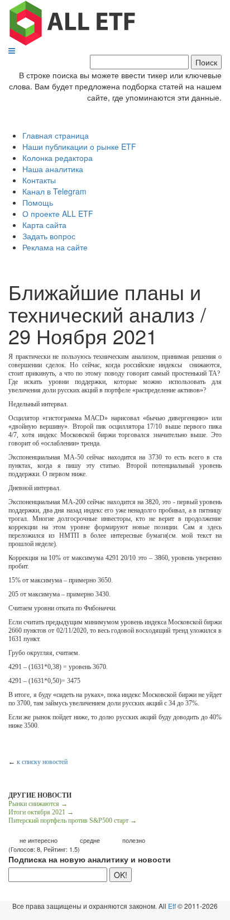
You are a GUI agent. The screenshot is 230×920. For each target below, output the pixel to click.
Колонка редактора (57, 157)
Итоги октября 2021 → (41, 812)
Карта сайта (44, 224)
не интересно (39, 840)
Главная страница (55, 135)
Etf (172, 905)
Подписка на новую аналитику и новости (89, 859)
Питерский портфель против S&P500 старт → (72, 820)
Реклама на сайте (55, 247)
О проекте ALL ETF (57, 213)
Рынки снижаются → (38, 804)
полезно (133, 840)
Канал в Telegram (54, 191)
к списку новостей (42, 762)
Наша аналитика (52, 168)
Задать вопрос (48, 235)
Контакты (39, 180)
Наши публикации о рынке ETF (79, 146)
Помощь (37, 202)
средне (90, 840)
